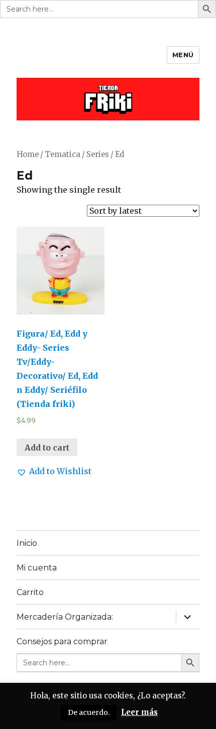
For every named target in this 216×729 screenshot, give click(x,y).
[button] (54, 471)
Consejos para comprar (62, 641)
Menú (183, 55)
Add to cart (47, 448)
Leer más (139, 712)
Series (97, 154)
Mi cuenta (37, 567)
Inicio (27, 543)
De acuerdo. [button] (89, 712)
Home (28, 154)
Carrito (30, 592)
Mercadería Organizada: (65, 617)
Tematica (62, 154)
